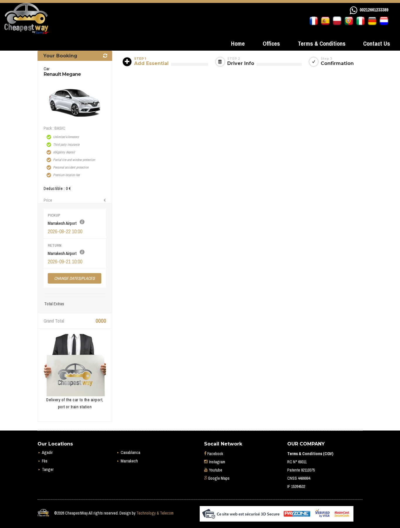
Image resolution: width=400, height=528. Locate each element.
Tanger (48, 469)
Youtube (215, 470)
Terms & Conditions (322, 43)
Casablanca (130, 452)
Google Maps (218, 478)
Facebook (214, 453)
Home (238, 43)
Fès (44, 461)
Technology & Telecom (155, 513)
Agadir (47, 452)
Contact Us (376, 43)
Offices (271, 43)
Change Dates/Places (74, 278)
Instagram (216, 461)
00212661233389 (374, 9)
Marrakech (129, 461)
